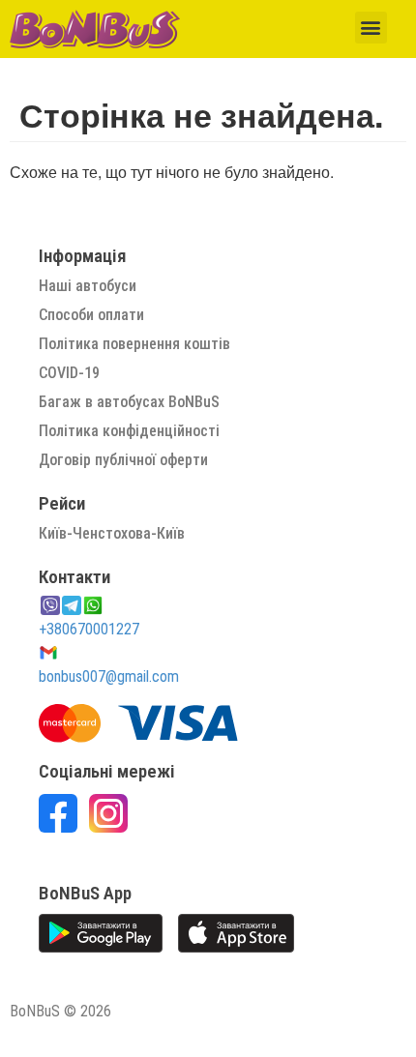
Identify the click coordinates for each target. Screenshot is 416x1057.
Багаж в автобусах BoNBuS (129, 402)
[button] (371, 28)
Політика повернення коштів (134, 344)
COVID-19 (69, 373)
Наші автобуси (87, 286)
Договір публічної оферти (123, 460)
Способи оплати (91, 315)
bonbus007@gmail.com (109, 676)
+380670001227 (89, 629)
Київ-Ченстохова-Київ (112, 533)
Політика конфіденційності (129, 431)
